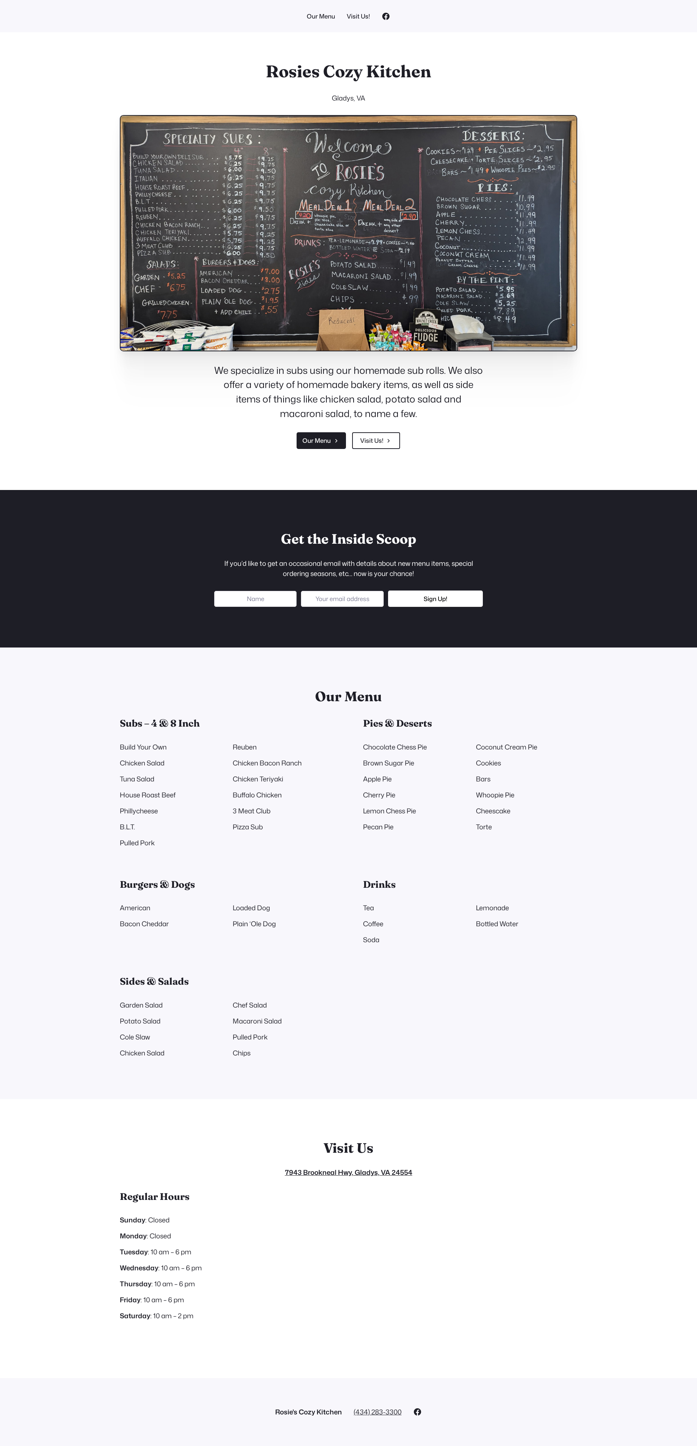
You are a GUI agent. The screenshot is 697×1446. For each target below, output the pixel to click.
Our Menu (316, 440)
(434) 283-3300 (378, 1412)
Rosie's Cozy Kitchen (308, 1412)
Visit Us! (371, 440)
